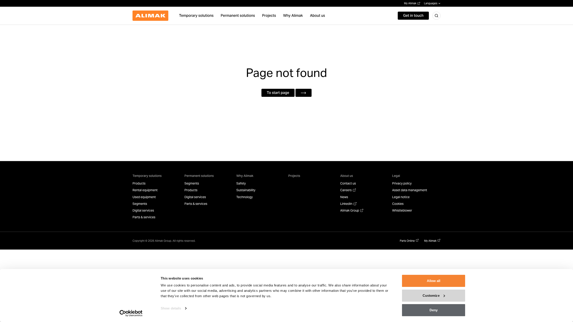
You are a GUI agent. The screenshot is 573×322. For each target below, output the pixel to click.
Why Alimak (244, 176)
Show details (171, 308)
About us (346, 176)
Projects (294, 176)
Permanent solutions (199, 176)
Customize (431, 295)
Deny (434, 310)
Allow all (433, 281)
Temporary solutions (147, 176)
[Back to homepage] (150, 16)
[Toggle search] (436, 16)
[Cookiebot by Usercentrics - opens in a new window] (131, 313)
